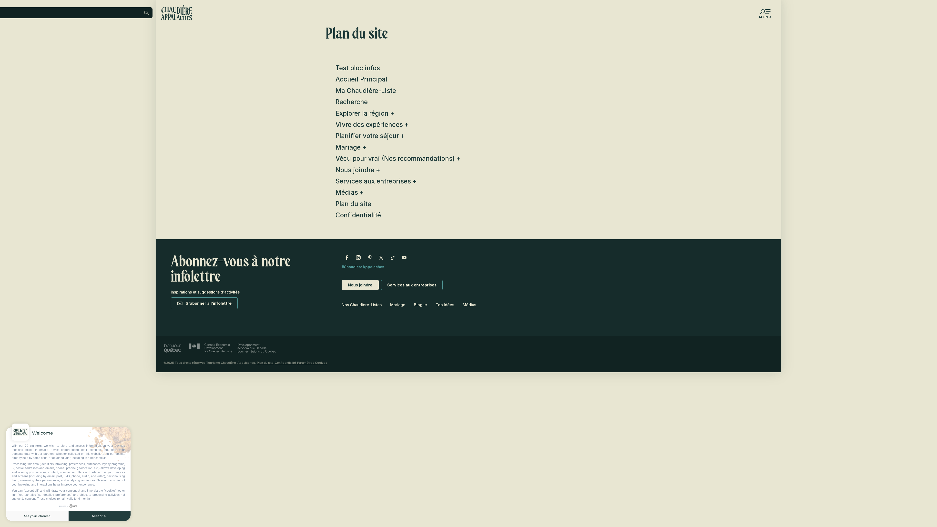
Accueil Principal (361, 79)
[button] (106, 45)
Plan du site (353, 204)
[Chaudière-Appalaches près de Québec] (176, 12)
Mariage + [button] (351, 147)
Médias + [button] (350, 192)
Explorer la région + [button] (365, 113)
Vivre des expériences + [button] (372, 124)
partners (36, 445)
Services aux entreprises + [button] (376, 181)
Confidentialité (358, 215)
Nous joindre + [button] (358, 170)
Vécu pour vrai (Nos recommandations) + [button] (398, 158)
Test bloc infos (358, 68)
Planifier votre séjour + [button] (370, 136)
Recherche (352, 102)
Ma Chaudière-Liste (366, 90)
